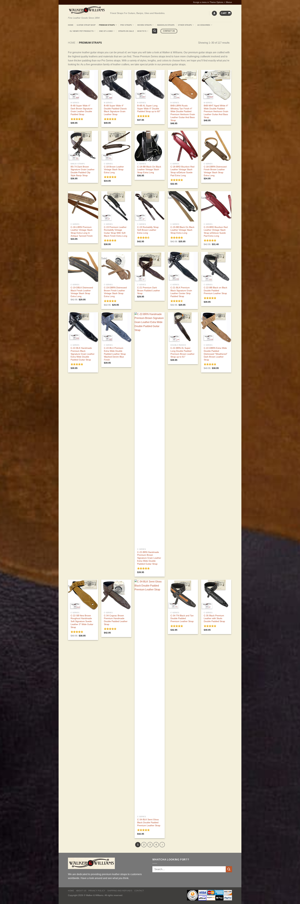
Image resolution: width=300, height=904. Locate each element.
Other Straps (185, 25)
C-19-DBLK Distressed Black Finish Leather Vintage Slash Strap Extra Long (82, 292)
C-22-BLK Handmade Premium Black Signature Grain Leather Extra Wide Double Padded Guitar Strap (83, 354)
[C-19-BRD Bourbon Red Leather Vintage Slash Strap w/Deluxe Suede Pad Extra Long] (216, 206)
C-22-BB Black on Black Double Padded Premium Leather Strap (215, 290)
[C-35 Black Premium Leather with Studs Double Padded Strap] (216, 595)
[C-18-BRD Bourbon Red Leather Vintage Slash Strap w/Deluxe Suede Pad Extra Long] (183, 146)
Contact (139, 891)
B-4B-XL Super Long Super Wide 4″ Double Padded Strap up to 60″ (148, 108)
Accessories (203, 25)
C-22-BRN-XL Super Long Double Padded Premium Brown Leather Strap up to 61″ (182, 352)
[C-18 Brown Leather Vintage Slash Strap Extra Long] (116, 146)
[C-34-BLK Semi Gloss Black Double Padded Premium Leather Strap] (150, 697)
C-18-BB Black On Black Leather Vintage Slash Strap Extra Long (149, 169)
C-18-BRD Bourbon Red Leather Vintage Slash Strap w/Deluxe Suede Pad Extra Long (182, 171)
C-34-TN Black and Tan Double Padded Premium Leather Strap (182, 618)
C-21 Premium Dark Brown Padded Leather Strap (148, 290)
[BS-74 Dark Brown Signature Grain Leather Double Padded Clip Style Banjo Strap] (83, 146)
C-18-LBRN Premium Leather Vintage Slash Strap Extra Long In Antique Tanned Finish (82, 231)
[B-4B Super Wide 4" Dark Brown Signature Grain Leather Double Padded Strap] (83, 85)
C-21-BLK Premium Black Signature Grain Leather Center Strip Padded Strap (181, 292)
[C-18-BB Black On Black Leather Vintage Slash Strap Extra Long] (150, 146)
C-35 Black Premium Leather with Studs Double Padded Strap (214, 618)
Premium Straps (107, 25)
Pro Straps (126, 25)
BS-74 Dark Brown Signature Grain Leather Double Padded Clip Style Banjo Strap (83, 171)
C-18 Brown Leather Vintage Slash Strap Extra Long (114, 169)
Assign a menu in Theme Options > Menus (212, 2)
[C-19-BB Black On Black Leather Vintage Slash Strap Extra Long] (183, 206)
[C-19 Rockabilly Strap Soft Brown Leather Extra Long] (150, 206)
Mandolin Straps (165, 25)
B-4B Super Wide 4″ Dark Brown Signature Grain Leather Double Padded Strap (81, 110)
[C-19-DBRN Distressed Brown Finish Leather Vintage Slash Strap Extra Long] (116, 267)
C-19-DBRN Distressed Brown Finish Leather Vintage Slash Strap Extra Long (115, 292)
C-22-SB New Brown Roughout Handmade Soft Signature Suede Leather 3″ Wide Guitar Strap (82, 621)
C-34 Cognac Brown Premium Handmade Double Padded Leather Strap (116, 620)
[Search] (154, 31)
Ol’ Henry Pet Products (81, 31)
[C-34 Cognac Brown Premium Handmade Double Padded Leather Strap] (116, 595)
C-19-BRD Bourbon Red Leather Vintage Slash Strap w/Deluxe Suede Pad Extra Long (216, 231)
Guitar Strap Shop (86, 25)
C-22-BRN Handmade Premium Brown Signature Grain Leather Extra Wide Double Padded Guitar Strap (149, 558)
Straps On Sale (126, 31)
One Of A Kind (106, 31)
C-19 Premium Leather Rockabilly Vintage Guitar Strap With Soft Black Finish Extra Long (115, 231)
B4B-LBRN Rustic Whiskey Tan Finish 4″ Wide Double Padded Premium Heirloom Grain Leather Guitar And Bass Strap (182, 113)
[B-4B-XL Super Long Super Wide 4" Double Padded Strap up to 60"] (150, 85)
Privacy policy (96, 891)
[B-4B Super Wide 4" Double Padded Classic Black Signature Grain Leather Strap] (116, 85)
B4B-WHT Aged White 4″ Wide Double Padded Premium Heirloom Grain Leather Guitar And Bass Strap (216, 111)
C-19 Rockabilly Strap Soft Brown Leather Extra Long (148, 230)
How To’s (141, 31)
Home (70, 25)
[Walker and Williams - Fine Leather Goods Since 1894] (86, 10)
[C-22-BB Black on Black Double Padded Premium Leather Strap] (216, 267)
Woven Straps (144, 25)
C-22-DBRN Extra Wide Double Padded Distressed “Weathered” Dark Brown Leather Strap (215, 354)
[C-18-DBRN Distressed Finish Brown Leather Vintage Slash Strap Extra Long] (216, 146)
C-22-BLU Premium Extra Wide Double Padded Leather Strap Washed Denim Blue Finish (115, 354)
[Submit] (229, 869)
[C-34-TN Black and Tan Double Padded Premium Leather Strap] (183, 595)
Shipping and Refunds (119, 891)
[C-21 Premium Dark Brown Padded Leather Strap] (150, 267)
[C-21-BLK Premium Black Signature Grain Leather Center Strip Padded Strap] (183, 267)
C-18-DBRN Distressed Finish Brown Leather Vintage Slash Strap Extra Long (215, 171)
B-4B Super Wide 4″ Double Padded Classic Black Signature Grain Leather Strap (115, 110)
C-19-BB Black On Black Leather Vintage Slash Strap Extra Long (182, 230)
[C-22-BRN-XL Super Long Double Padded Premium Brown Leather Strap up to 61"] (183, 327)
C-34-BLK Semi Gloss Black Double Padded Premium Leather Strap (148, 822)
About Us (81, 891)
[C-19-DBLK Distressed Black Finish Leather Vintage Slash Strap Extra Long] (83, 267)
